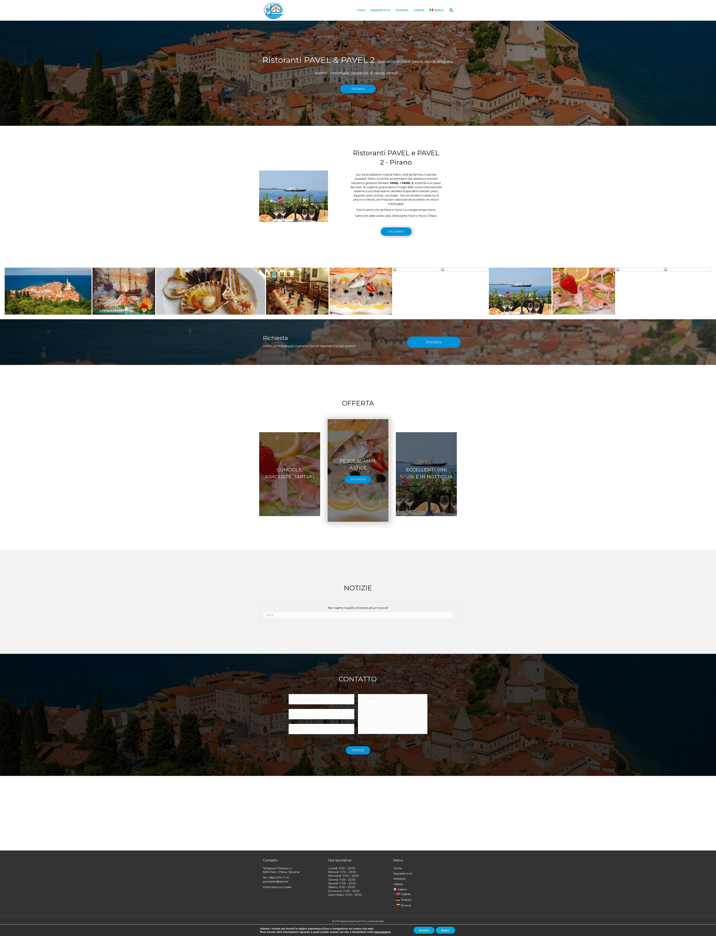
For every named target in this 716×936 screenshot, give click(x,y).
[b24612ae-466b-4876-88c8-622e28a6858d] (416, 285)
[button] (358, 89)
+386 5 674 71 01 (278, 877)
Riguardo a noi (380, 10)
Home (361, 10)
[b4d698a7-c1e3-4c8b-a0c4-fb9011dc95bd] (360, 291)
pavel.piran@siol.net (275, 881)
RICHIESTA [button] (358, 479)
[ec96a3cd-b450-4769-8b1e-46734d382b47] (123, 291)
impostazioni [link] (382, 931)
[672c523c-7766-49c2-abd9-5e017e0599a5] (520, 291)
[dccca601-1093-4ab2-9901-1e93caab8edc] (210, 291)
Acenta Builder (376, 921)
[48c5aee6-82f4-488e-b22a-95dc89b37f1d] (639, 285)
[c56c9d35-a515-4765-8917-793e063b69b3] (297, 291)
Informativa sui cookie (277, 887)
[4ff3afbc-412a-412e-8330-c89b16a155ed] (583, 291)
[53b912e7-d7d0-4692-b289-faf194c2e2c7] (687, 285)
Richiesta (402, 10)
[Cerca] (450, 10)
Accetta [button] (424, 930)
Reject (446, 930)
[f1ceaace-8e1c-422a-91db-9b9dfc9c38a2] (48, 291)
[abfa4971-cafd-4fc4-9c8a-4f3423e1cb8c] (464, 285)
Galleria (419, 10)
